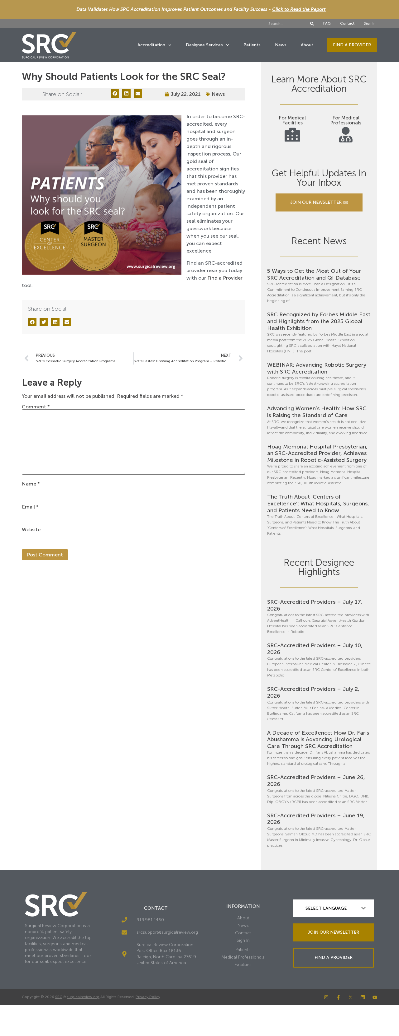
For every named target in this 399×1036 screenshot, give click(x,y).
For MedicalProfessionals (345, 120)
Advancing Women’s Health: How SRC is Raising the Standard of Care (317, 412)
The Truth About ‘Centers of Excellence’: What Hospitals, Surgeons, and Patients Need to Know (318, 503)
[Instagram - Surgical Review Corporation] (326, 997)
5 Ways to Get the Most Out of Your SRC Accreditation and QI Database (314, 274)
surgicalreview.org (83, 997)
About (307, 45)
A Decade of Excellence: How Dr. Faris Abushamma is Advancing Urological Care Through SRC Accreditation (318, 739)
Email (30, 506)
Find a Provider (225, 278)
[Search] (312, 23)
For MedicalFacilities (292, 120)
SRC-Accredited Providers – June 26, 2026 (316, 780)
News (280, 45)
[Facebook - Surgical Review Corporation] (338, 997)
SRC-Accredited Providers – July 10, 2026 (315, 649)
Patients (252, 45)
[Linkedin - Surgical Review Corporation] (362, 997)
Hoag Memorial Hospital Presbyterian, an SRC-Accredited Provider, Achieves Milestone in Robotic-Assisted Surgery (317, 453)
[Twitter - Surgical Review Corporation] (350, 997)
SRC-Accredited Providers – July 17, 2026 (314, 605)
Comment (36, 406)
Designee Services (204, 45)
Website (31, 529)
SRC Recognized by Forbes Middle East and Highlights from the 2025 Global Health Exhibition (318, 321)
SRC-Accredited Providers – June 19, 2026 (315, 819)
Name (31, 483)
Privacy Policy (148, 997)
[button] (115, 93)
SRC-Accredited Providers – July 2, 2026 (313, 692)
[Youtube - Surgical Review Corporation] (375, 997)
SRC (58, 997)
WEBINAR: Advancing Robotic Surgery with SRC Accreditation (316, 368)
